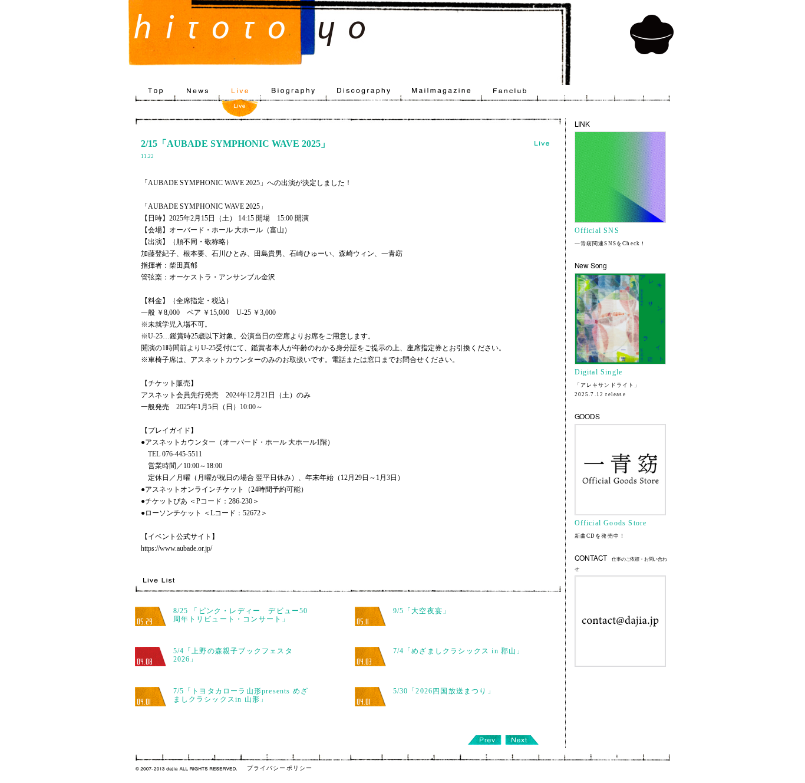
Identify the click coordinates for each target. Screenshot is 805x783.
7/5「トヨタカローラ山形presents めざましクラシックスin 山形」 (241, 695)
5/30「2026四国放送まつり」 (444, 691)
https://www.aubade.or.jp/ (176, 548)
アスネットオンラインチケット (194, 489)
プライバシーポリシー (280, 768)
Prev (484, 740)
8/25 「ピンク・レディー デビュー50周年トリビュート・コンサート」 (240, 615)
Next (522, 740)
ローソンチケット (173, 513)
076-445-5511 (182, 454)
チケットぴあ (166, 501)
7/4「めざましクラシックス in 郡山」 (458, 651)
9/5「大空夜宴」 (422, 611)
